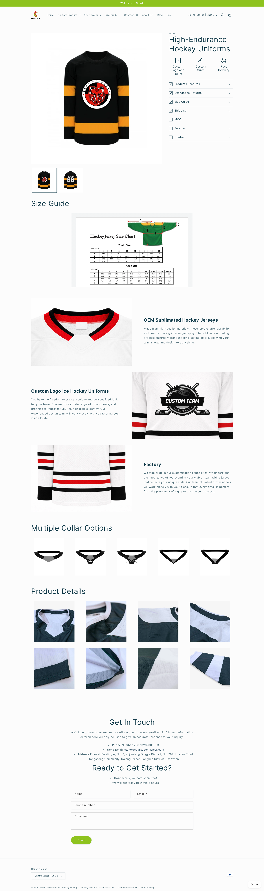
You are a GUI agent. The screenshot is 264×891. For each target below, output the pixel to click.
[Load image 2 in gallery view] (70, 180)
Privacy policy (88, 887)
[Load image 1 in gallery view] (44, 180)
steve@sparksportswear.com (144, 749)
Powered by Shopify (67, 887)
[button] (69, 14)
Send (81, 840)
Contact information (128, 887)
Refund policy (147, 887)
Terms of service (106, 887)
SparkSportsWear (48, 887)
